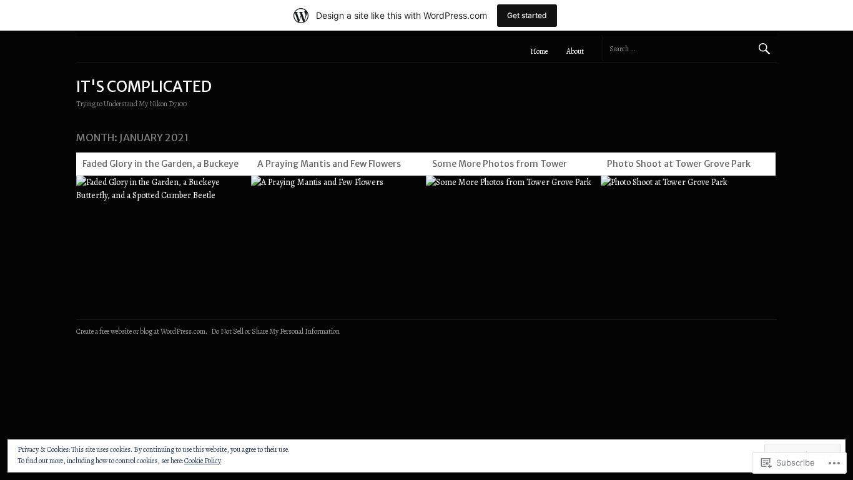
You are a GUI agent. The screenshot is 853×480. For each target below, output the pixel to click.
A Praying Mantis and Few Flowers (329, 163)
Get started (527, 15)
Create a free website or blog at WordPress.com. (141, 331)
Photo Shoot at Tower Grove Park (679, 163)
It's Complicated (144, 86)
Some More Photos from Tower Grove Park (499, 165)
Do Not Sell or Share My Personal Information (275, 331)
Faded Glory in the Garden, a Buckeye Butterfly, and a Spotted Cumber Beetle (160, 165)
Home (539, 51)
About (575, 51)
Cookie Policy (202, 461)
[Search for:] (690, 48)
